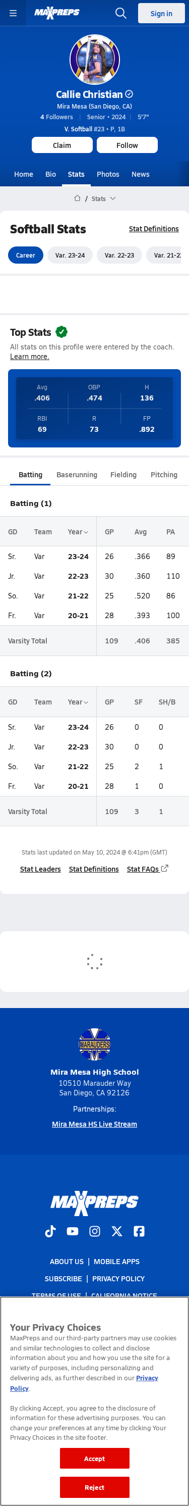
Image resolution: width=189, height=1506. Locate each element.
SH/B (167, 701)
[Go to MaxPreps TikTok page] (50, 1232)
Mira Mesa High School (94, 1071)
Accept (94, 1458)
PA (170, 531)
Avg (141, 531)
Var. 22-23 (119, 255)
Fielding (123, 474)
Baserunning (76, 474)
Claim (62, 145)
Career (25, 255)
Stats (76, 174)
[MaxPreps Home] (57, 13)
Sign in (161, 13)
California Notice (124, 1295)
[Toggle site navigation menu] (13, 13)
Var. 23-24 (70, 255)
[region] (94, 1401)
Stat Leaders (40, 868)
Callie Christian (89, 94)
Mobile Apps (117, 1261)
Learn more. (29, 356)
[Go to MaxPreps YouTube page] (73, 1232)
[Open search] (121, 13)
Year (76, 531)
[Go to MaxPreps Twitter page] (117, 1232)
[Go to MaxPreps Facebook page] (139, 1232)
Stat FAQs (143, 868)
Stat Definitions (154, 228)
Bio (50, 174)
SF (139, 701)
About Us (67, 1261)
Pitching (164, 474)
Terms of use (56, 1295)
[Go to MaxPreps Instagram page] (95, 1232)
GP (109, 531)
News (141, 174)
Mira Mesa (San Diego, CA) (94, 106)
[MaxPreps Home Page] (77, 198)
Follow (127, 145)
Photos (108, 174)
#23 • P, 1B (95, 129)
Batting (30, 474)
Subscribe (63, 1278)
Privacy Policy (118, 1278)
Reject (94, 1487)
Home (23, 174)
